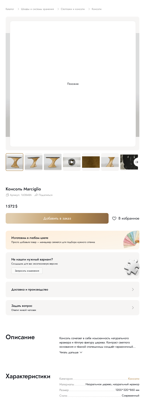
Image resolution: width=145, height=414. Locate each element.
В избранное (128, 218)
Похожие (73, 84)
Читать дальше (69, 352)
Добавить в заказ (57, 218)
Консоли (133, 378)
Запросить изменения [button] (27, 270)
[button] (72, 289)
